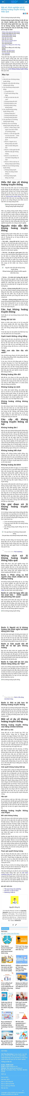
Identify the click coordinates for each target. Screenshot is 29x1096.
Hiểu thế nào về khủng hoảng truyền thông (11, 80)
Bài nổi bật (5, 928)
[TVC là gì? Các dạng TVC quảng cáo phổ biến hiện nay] (22, 939)
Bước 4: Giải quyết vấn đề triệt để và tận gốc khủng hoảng (12, 151)
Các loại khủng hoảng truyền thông (11, 88)
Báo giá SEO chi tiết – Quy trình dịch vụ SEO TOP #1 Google (7, 1042)
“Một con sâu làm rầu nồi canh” (12, 98)
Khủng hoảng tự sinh (11, 103)
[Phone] (16, 925)
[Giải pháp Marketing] (14, 2)
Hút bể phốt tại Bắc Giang (9, 35)
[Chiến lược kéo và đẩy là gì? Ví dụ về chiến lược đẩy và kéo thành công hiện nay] (7, 996)
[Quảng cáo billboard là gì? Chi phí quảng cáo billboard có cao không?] (22, 976)
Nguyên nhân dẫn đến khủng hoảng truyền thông (11, 84)
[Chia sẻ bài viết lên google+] (27, 13)
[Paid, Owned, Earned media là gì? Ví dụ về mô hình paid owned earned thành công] (7, 939)
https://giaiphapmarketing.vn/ (14, 1068)
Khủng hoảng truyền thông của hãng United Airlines (11, 171)
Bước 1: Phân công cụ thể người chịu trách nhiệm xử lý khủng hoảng (12, 129)
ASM (2, 590)
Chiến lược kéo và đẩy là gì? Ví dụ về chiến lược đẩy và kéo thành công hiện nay (7, 1006)
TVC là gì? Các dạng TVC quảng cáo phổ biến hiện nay (22, 947)
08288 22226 (9, 1065)
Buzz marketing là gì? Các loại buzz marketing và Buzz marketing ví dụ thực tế (7, 1025)
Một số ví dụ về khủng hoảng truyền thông (11, 167)
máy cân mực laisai (7, 37)
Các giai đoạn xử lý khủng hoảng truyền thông (10, 120)
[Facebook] (13, 925)
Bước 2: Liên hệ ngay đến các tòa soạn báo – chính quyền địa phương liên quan (12, 136)
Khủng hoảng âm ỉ (10, 113)
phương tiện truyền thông (13, 196)
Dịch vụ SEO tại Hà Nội (7, 1083)
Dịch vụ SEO (4, 1077)
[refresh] (26, 2)
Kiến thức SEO (5, 1079)
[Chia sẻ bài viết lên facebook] (23, 13)
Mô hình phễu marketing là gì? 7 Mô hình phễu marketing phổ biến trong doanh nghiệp (21, 1025)
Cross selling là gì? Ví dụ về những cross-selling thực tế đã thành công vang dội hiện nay (7, 986)
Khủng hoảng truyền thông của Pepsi (10, 176)
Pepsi (7, 865)
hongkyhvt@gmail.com (11, 1066)
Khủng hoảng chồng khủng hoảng (10, 106)
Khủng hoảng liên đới (11, 101)
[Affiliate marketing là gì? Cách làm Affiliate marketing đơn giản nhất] (22, 959)
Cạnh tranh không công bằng (11, 94)
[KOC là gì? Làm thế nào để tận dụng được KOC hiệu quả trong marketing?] (22, 996)
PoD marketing (18, 551)
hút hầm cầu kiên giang (8, 50)
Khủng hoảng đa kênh (11, 117)
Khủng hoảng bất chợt (11, 115)
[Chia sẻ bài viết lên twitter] (25, 13)
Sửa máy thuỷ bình (7, 42)
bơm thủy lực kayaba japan (9, 40)
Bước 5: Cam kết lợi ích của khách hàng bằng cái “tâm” (12, 157)
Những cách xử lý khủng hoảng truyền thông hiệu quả (11, 124)
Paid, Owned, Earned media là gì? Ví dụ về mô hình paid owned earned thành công (7, 949)
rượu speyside (6, 53)
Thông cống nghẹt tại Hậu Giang (11, 32)
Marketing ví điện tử (9, 892)
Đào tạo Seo (4, 1088)
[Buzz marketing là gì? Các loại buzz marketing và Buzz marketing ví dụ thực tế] (7, 1015)
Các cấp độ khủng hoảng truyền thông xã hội (10, 110)
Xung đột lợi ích (9, 91)
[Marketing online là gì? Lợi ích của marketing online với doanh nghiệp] (22, 1034)
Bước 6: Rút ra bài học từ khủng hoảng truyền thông (12, 162)
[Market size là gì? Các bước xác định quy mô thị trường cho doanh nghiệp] (7, 959)
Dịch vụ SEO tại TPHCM (8, 1085)
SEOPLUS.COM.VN (12, 1094)
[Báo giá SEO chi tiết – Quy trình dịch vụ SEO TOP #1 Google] (7, 1034)
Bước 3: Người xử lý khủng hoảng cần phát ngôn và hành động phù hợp (11, 144)
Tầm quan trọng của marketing (12, 889)
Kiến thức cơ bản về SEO (11, 890)
